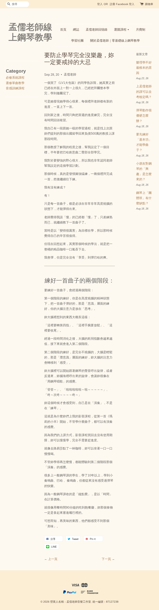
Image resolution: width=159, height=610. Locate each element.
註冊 (112, 4)
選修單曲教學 (15, 83)
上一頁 (52, 559)
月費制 (140, 29)
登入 (100, 4)
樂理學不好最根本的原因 (144, 68)
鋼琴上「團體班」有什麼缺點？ (144, 198)
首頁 (63, 29)
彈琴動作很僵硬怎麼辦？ (144, 115)
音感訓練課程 (15, 88)
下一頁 (106, 559)
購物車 (149, 4)
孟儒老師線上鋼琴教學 (30, 32)
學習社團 (77, 40)
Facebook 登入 (125, 4)
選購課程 (120, 29)
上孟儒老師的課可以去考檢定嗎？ (144, 91)
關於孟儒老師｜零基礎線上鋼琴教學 (115, 40)
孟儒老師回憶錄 (96, 29)
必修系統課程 (15, 77)
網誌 (76, 29)
